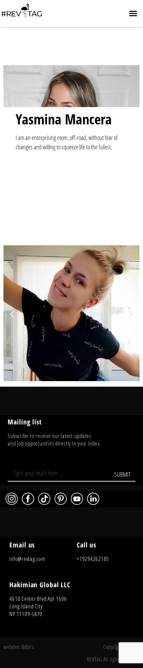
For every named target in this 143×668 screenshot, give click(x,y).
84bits (28, 647)
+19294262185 (93, 559)
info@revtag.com (27, 559)
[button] (133, 13)
